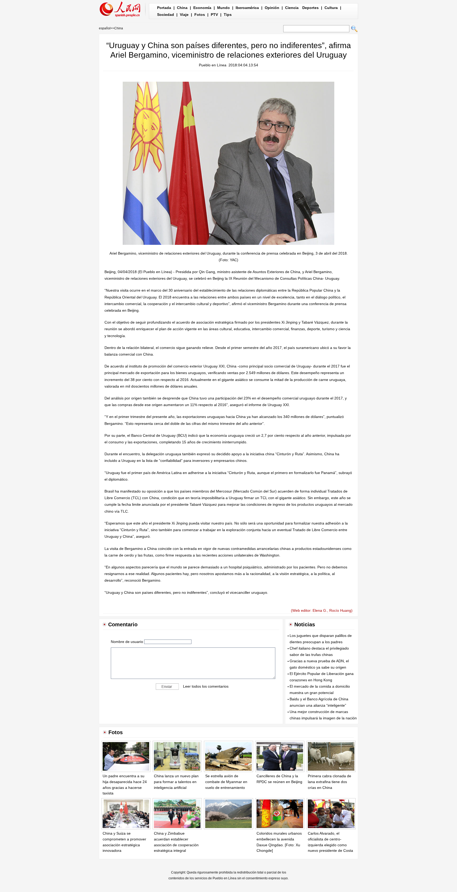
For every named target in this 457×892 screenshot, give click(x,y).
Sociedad (165, 14)
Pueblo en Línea (212, 65)
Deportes (310, 8)
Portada (164, 8)
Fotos (199, 14)
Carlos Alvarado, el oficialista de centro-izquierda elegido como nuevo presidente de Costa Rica (330, 844)
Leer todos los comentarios (206, 686)
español (105, 28)
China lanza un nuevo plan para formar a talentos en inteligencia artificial (176, 781)
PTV (214, 14)
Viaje (184, 14)
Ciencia (292, 8)
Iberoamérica (247, 8)
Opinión (272, 8)
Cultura (331, 8)
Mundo (223, 8)
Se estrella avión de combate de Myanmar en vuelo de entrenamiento (226, 781)
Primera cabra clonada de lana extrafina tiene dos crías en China (329, 781)
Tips (228, 14)
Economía (202, 8)
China (182, 8)
